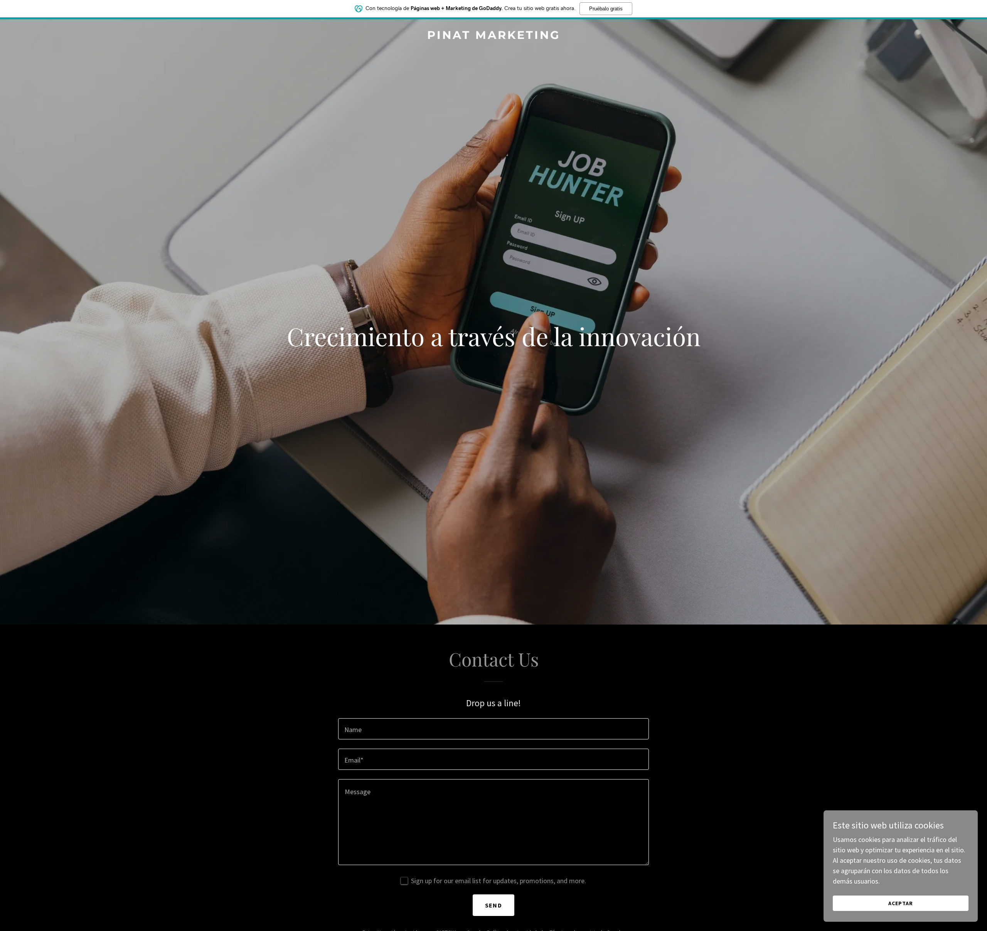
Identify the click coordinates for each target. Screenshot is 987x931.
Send (493, 905)
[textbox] (493, 728)
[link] (493, 36)
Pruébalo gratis (606, 9)
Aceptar (900, 903)
